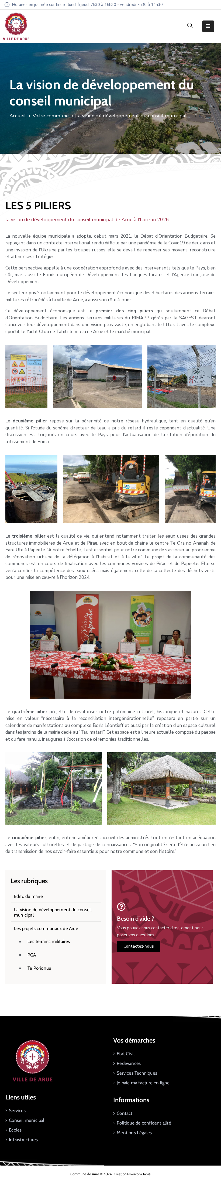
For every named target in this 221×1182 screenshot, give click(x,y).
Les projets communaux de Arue (46, 928)
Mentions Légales (134, 1132)
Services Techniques (137, 1073)
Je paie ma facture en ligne (143, 1082)
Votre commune (51, 115)
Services (17, 1110)
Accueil (17, 115)
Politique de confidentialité (144, 1123)
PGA (31, 955)
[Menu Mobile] (208, 26)
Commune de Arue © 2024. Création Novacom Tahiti (110, 1174)
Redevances (129, 1063)
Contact (124, 1113)
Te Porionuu (39, 968)
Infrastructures (23, 1139)
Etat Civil (125, 1053)
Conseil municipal (26, 1120)
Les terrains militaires (48, 941)
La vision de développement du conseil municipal (53, 912)
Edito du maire (28, 896)
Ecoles (15, 1130)
